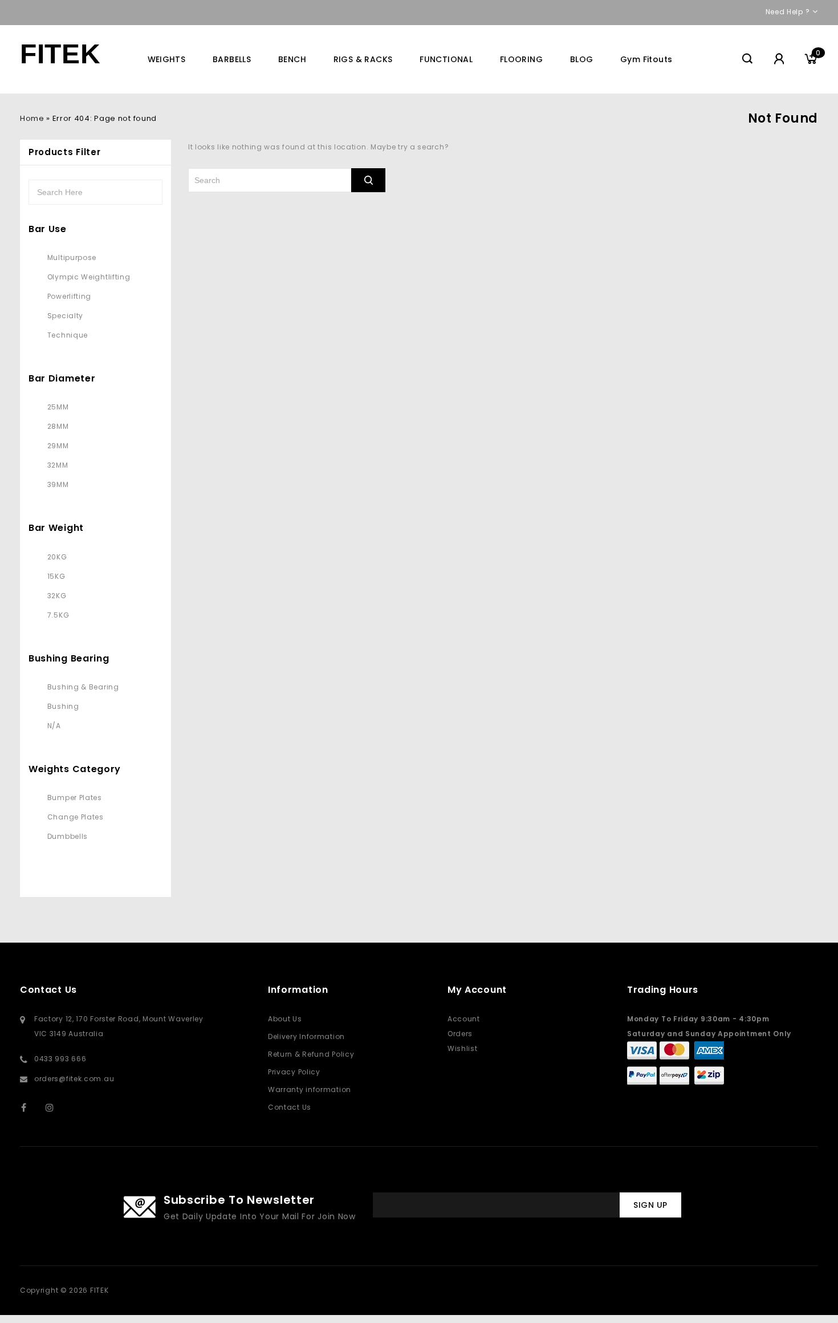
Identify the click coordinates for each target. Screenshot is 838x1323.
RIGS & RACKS (363, 59)
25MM (58, 407)
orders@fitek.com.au (74, 1078)
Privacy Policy (294, 1072)
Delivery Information (306, 1036)
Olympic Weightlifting (89, 277)
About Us (285, 1019)
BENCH (292, 59)
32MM (57, 465)
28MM (58, 426)
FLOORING (521, 59)
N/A (54, 726)
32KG (57, 595)
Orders (460, 1033)
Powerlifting (69, 296)
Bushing (63, 706)
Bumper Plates (74, 797)
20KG (57, 557)
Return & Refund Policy (311, 1054)
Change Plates (75, 817)
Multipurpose (71, 257)
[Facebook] (31, 1107)
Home (32, 118)
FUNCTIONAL (446, 59)
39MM (58, 484)
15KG (56, 576)
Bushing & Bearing (83, 687)
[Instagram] (56, 1107)
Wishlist (463, 1048)
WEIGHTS (167, 59)
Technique (67, 335)
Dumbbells (67, 836)
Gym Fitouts (646, 59)
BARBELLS (232, 59)
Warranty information (309, 1089)
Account (464, 1019)
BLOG (581, 59)
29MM (58, 446)
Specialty (65, 315)
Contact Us (289, 1107)
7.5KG (58, 615)
